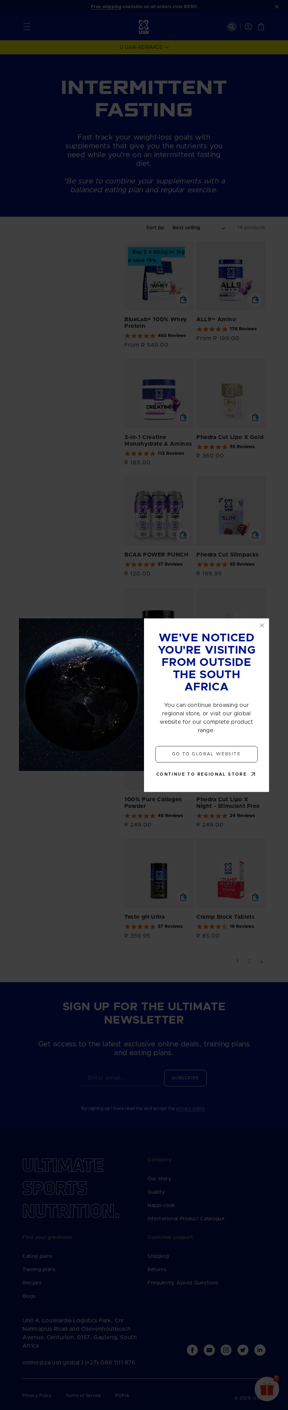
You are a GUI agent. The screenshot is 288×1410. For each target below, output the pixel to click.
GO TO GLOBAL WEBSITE (206, 754)
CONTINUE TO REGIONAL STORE (201, 774)
